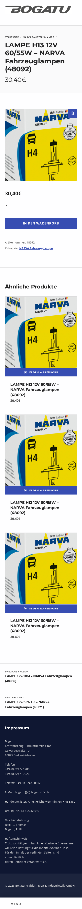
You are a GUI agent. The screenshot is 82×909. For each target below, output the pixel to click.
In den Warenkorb (41, 223)
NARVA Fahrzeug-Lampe (38, 37)
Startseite (12, 37)
